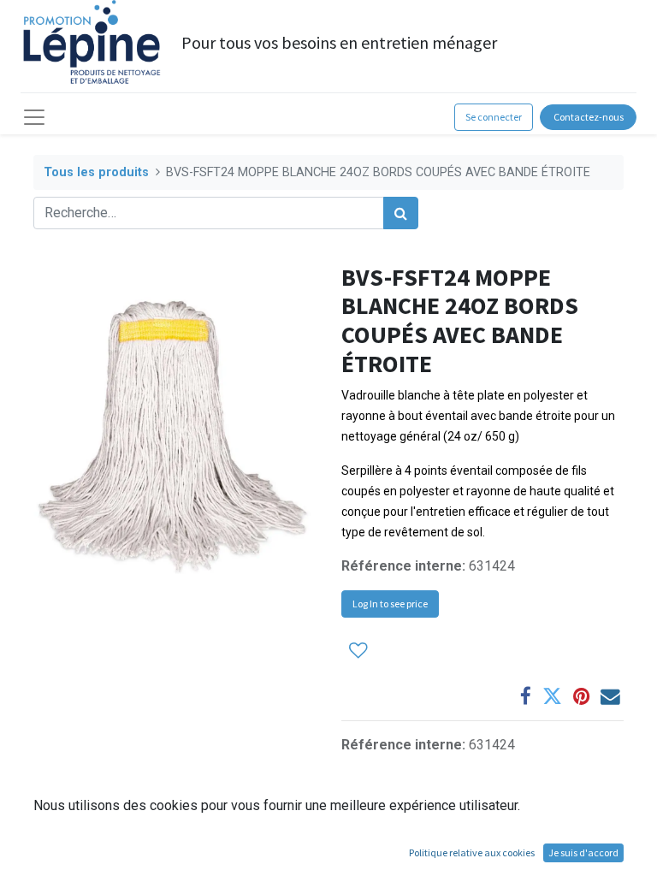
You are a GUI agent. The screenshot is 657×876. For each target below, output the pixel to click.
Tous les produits (96, 172)
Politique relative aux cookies (472, 852)
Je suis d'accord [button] (583, 852)
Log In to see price (390, 603)
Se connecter (493, 116)
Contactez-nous (588, 116)
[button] (358, 650)
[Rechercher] (400, 213)
